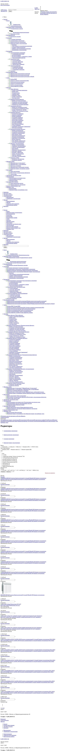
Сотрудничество (7, 196)
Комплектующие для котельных (14, 27)
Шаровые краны (10, 161)
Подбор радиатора (5, 484)
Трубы (7, 77)
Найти (5, 247)
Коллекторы (9, 51)
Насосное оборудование (12, 181)
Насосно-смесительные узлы (13, 186)
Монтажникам (9, 197)
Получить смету (7, 193)
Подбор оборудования (8, 725)
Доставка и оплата (8, 194)
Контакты (5, 206)
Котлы (7, 20)
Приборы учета (10, 187)
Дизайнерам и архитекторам (13, 198)
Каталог (5, 19)
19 (3, 708)
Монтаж (5, 200)
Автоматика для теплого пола (13, 175)
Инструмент (9, 170)
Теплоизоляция (10, 176)
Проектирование (10, 201)
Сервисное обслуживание (12, 203)
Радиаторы (9, 37)
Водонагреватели (10, 35)
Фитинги (8, 87)
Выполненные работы (11, 205)
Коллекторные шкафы (11, 72)
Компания (5, 192)
